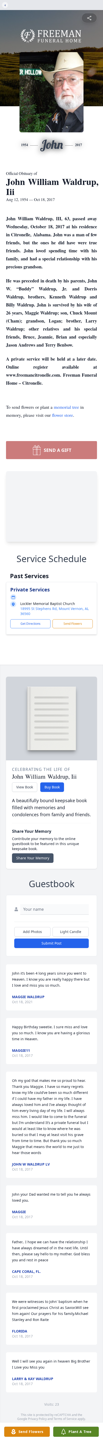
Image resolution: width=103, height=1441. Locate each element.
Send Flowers (73, 624)
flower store (62, 415)
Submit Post (52, 943)
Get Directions (30, 624)
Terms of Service (65, 1419)
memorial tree (66, 407)
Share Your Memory (32, 858)
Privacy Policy (37, 1419)
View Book (24, 787)
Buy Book (52, 787)
